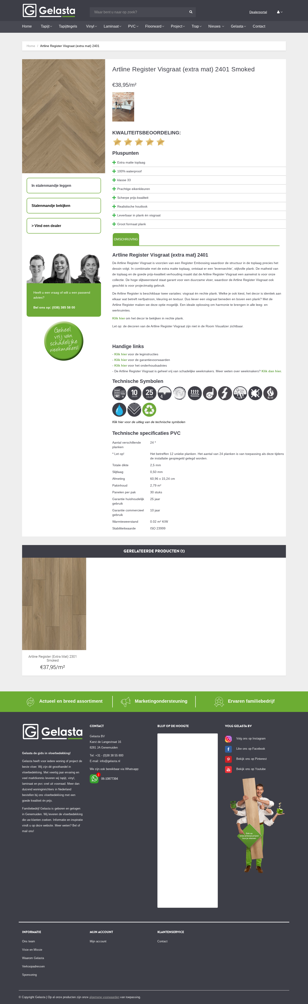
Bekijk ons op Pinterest (251, 759)
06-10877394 (109, 778)
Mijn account (98, 941)
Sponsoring (29, 974)
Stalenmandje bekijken (51, 206)
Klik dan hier (271, 371)
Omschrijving (126, 239)
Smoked (53, 660)
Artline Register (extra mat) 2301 (52, 656)
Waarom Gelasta (33, 958)
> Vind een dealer (46, 226)
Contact (162, 941)
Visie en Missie (32, 949)
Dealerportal (258, 12)
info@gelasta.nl (110, 761)
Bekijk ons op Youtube (251, 769)
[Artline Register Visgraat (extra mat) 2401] (123, 106)
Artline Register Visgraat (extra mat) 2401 (69, 46)
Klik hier (118, 318)
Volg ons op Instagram (251, 738)
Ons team (28, 941)
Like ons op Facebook (250, 748)
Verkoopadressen (33, 966)
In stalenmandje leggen (51, 185)
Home (31, 46)
